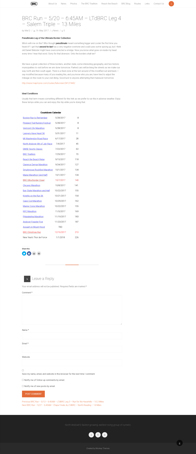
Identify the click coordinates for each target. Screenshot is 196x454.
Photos (73, 3)
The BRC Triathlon (89, 3)
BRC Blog (125, 3)
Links (147, 3)
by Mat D (26, 30)
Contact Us (159, 3)
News (63, 3)
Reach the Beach (109, 3)
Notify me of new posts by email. (39, 386)
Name (25, 330)
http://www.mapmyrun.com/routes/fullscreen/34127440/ (48, 83)
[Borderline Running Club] (34, 3)
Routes (137, 3)
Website (26, 357)
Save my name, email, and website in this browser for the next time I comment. (58, 374)
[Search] (171, 3)
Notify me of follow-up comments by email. (44, 380)
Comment (27, 292)
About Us (52, 3)
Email (25, 343)
